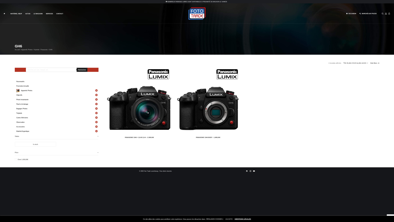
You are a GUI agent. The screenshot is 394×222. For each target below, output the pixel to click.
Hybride (36, 49)
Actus (27, 13)
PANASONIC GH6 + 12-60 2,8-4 (139, 137)
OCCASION (352, 13)
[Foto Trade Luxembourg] (197, 13)
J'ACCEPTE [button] (229, 219)
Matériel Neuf (16, 13)
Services (49, 13)
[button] (383, 13)
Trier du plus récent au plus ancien (354, 63)
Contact (59, 13)
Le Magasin (38, 13)
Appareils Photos (27, 49)
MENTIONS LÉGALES (243, 219)
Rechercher (82, 70)
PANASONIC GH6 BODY (208, 137)
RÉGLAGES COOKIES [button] (214, 219)
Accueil (17, 49)
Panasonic (44, 49)
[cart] (389, 13)
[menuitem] (6, 13)
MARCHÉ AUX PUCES (369, 13)
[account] (386, 13)
